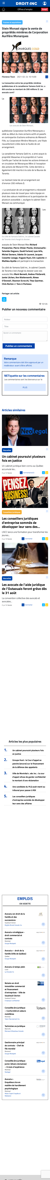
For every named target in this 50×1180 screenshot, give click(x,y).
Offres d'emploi (25, 9)
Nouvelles (7, 450)
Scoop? (44, 9)
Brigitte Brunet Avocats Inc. (13, 925)
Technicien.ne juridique (15, 1026)
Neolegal (7, 1072)
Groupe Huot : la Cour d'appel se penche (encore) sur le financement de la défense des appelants (28, 764)
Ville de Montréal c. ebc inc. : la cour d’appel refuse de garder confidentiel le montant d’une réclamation (29, 777)
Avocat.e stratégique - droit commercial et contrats (15, 935)
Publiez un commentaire (18, 346)
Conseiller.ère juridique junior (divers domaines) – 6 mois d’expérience (16, 1064)
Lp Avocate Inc (9, 972)
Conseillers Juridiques (11, 512)
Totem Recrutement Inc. (12, 1019)
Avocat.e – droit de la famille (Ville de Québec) (15, 952)
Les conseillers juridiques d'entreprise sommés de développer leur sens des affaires (28, 800)
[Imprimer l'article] (46, 472)
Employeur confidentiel (12, 1000)
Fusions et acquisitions (12, 22)
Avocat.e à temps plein (15, 966)
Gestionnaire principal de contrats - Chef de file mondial (14, 1045)
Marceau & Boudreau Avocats (14, 1031)
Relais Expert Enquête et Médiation (13, 1094)
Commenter (28, 538)
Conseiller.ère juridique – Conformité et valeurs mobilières (15, 1011)
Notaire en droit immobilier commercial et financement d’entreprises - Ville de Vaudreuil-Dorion (15, 989)
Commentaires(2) (28, 472)
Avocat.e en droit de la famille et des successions (15, 917)
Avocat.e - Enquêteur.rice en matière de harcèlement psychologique (15, 1083)
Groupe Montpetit (10, 943)
